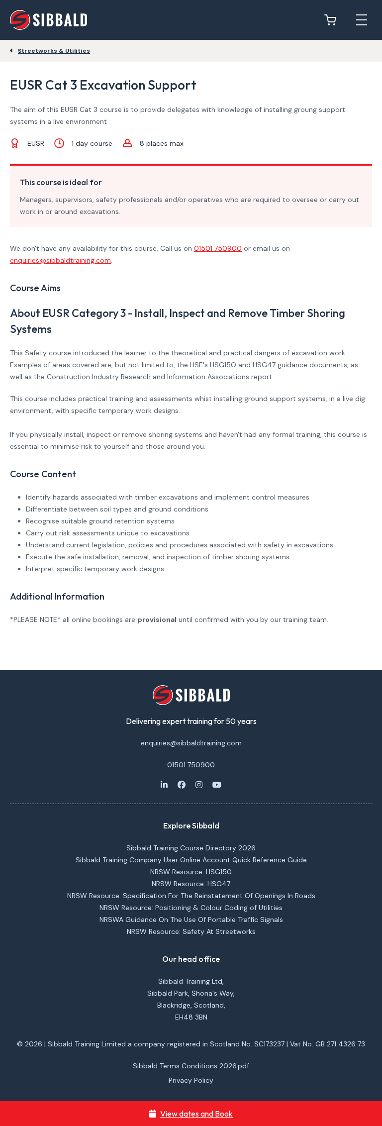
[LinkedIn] (164, 785)
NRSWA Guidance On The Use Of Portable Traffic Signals (191, 919)
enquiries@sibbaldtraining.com (60, 260)
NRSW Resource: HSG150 (191, 871)
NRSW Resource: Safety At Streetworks (191, 931)
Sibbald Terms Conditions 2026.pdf (191, 1065)
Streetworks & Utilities (54, 51)
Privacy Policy (191, 1080)
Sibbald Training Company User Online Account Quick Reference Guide (191, 859)
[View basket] (332, 19)
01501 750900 (218, 248)
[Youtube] (216, 785)
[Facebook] (182, 785)
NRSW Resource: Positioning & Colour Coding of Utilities (191, 907)
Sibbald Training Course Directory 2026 (191, 847)
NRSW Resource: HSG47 (191, 883)
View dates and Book (196, 1114)
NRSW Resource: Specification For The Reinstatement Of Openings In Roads (191, 895)
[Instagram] (198, 785)
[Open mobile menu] (361, 20)
